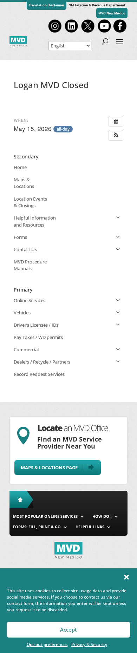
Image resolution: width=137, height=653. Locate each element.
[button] (126, 577)
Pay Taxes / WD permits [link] (38, 337)
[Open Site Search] (105, 41)
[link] (55, 32)
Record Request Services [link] (39, 374)
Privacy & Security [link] (89, 644)
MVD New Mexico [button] (111, 13)
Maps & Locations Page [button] (49, 467)
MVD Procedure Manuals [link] (30, 265)
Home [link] (20, 167)
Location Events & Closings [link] (30, 202)
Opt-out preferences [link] (47, 644)
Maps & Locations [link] (24, 183)
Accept (68, 629)
